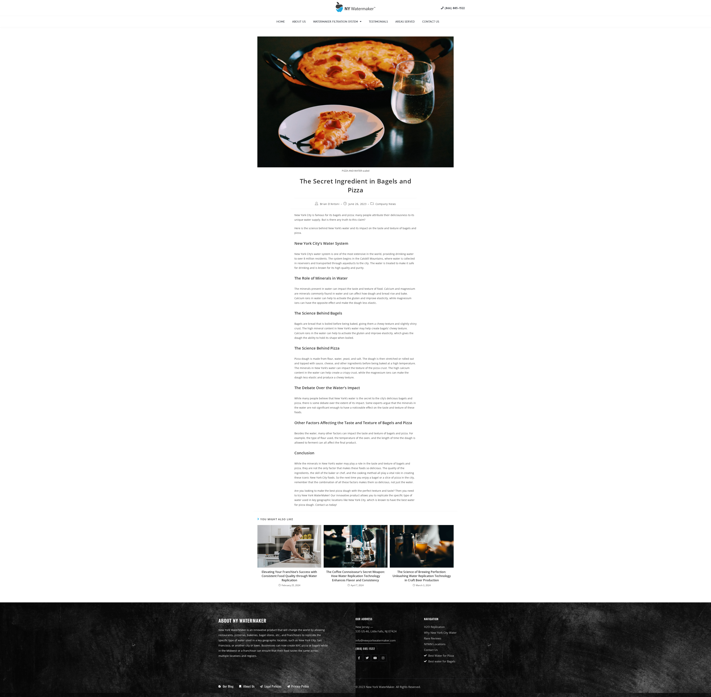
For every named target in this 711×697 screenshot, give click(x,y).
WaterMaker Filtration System (335, 21)
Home (280, 21)
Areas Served (405, 21)
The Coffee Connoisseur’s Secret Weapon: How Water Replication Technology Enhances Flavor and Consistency (355, 576)
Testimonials (378, 21)
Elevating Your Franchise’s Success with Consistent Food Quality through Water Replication (289, 576)
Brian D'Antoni (329, 204)
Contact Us (430, 21)
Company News (385, 204)
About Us (299, 21)
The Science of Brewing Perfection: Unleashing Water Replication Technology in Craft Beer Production (422, 576)
